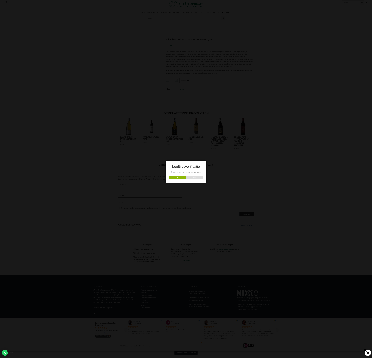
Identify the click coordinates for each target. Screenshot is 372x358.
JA (177, 177)
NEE (194, 177)
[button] (5, 353)
